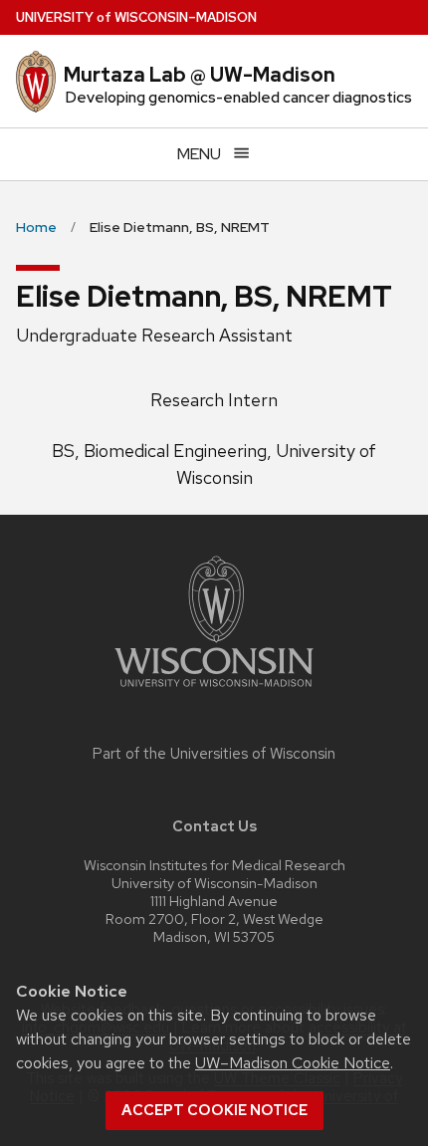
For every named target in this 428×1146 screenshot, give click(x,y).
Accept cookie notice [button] (214, 1110)
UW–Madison (136, 17)
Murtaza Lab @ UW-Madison (199, 75)
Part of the (214, 754)
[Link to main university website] (214, 690)
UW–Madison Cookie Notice (292, 1062)
